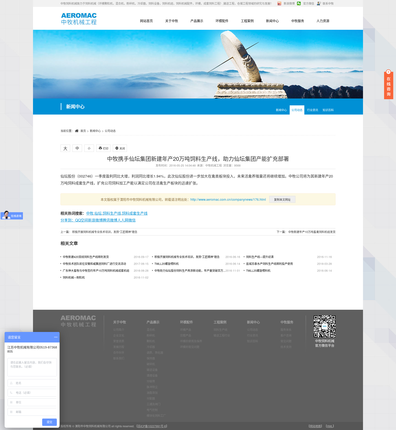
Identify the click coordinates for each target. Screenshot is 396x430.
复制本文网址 (282, 199)
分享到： (67, 220)
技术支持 (286, 347)
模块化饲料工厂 (156, 415)
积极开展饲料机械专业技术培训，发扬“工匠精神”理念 (104, 232)
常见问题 (286, 341)
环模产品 (185, 329)
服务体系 (286, 329)
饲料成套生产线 (135, 213)
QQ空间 (81, 220)
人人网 (122, 220)
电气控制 (152, 410)
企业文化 (118, 335)
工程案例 (247, 20)
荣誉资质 (118, 341)
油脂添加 (152, 392)
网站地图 (315, 426)
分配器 (151, 398)
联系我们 (118, 358)
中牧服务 (297, 20)
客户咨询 (286, 335)
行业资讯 (312, 110)
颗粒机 (151, 341)
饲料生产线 (112, 213)
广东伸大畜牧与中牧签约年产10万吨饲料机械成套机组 (96, 270)
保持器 (151, 358)
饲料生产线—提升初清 (260, 257)
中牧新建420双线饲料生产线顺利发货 (86, 257)
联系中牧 (328, 3)
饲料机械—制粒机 (74, 277)
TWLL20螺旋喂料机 (166, 264)
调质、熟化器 (155, 352)
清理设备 (152, 375)
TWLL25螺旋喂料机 (258, 270)
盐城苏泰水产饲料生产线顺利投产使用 (269, 264)
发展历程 (118, 347)
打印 (103, 148)
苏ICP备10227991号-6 (152, 426)
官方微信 (308, 3)
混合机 (151, 329)
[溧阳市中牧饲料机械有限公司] (78, 18)
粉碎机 (151, 335)
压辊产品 (185, 335)
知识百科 (328, 110)
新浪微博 (289, 3)
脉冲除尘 (152, 387)
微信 (132, 220)
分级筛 (151, 381)
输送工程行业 (222, 335)
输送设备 (152, 370)
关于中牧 (171, 20)
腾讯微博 (110, 220)
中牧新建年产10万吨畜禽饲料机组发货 (312, 232)
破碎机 (151, 364)
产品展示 (196, 20)
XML (330, 426)
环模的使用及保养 (191, 341)
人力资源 (322, 20)
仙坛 (98, 213)
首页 (83, 131)
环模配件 (222, 20)
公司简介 (118, 329)
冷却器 (151, 347)
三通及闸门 (153, 404)
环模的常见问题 (189, 347)
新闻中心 (272, 20)
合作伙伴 (118, 352)
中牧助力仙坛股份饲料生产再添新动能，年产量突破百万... (189, 270)
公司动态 (297, 110)
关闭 (120, 148)
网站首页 (146, 20)
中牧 (90, 213)
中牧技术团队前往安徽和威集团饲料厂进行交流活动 (94, 264)
